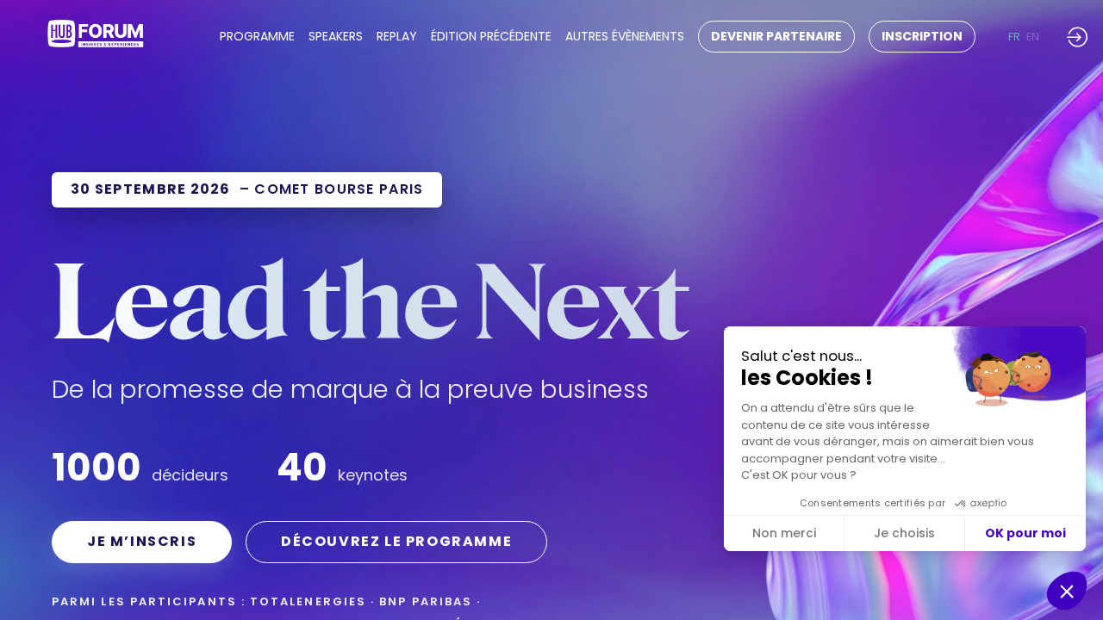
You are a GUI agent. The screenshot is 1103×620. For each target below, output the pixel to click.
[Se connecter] (1077, 36)
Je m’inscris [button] (141, 541)
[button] (776, 37)
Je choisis (904, 533)
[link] (257, 37)
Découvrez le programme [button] (396, 541)
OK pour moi (1025, 533)
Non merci (784, 533)
